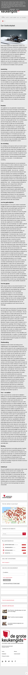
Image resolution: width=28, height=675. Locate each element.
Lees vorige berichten (7, 577)
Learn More (12, 9)
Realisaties (4, 653)
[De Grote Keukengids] (14, 14)
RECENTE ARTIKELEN (8, 606)
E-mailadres (5, 572)
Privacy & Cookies (5, 656)
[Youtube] (2, 661)
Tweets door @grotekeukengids (8, 600)
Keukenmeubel (17, 653)
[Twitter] (9, 661)
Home (3, 651)
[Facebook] (15, 661)
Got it (17, 9)
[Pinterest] (5, 661)
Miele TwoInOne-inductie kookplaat (15, 617)
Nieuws (15, 651)
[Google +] (12, 661)
